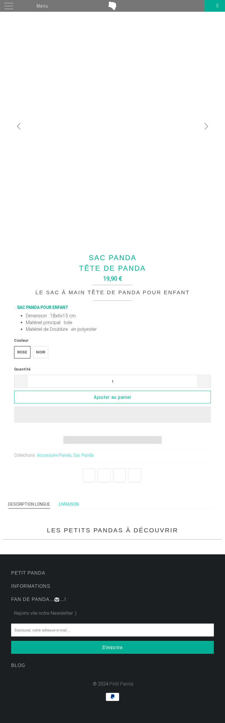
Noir (40, 352)
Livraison (69, 504)
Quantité (22, 369)
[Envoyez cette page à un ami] (134, 475)
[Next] (205, 126)
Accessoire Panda (54, 455)
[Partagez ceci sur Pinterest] (119, 475)
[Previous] (19, 126)
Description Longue (29, 504)
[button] (112, 419)
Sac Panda (83, 455)
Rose (22, 352)
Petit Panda (121, 684)
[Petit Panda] (112, 6)
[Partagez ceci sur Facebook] (104, 475)
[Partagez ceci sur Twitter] (88, 475)
